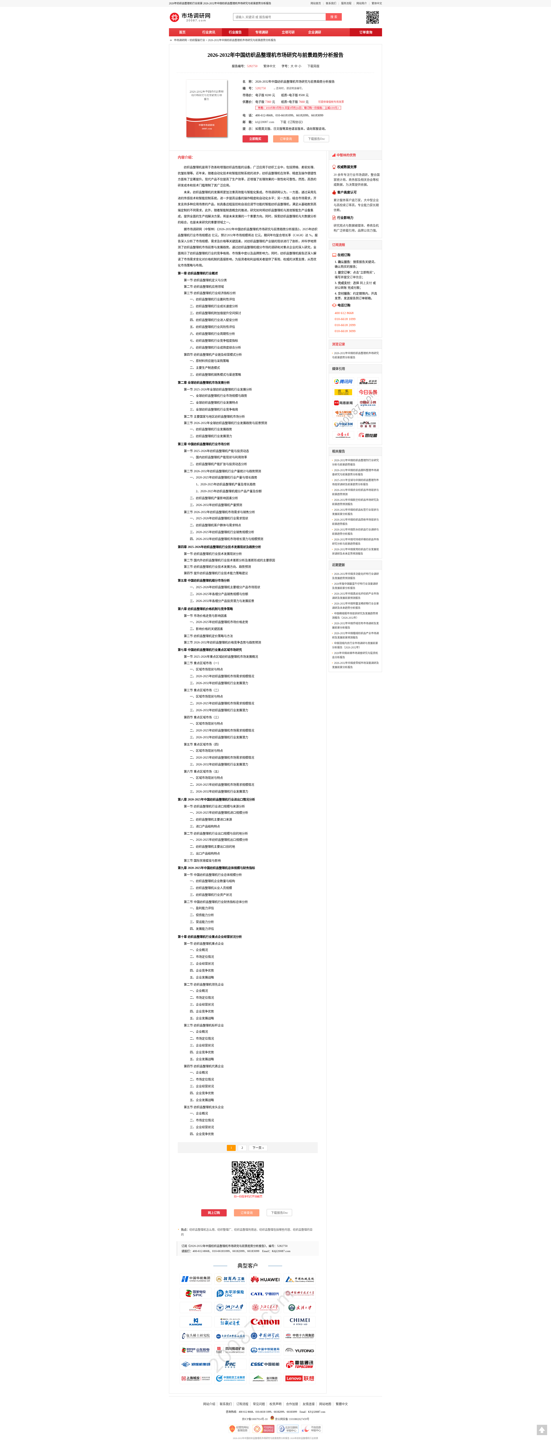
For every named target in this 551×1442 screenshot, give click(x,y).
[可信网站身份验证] (263, 1429)
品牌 (256, 253)
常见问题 (259, 1404)
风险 (223, 326)
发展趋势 (223, 247)
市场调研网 (180, 40)
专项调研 (261, 32)
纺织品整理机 (271, 173)
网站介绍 (209, 1404)
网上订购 (214, 1212)
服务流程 (346, 3)
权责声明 (275, 1404)
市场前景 (208, 247)
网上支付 (366, 283)
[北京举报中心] (288, 1429)
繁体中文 (377, 3)
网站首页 (316, 3)
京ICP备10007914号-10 (255, 1419)
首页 (182, 32)
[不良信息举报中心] (311, 1429)
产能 (217, 464)
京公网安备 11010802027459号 (291, 1419)
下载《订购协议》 (292, 122)
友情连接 (309, 1404)
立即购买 (255, 138)
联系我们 (331, 3)
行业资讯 (208, 32)
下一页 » (258, 1147)
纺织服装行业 (197, 40)
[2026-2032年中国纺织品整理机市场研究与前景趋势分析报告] (206, 108)
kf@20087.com (264, 122)
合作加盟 (292, 1404)
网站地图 (325, 1404)
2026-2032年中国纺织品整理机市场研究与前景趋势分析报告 (242, 40)
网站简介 (361, 3)
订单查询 (365, 32)
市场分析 (239, 416)
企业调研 (314, 32)
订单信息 (356, 277)
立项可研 (288, 32)
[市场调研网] (190, 21)
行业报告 (235, 32)
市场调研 (193, 229)
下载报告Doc (316, 138)
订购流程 (242, 1404)
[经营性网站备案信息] (239, 1429)
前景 (258, 423)
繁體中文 (342, 1404)
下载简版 (313, 66)
